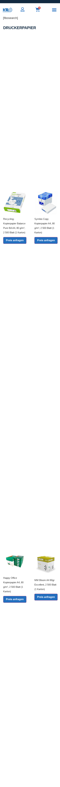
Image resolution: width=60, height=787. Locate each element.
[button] (54, 10)
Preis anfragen (15, 240)
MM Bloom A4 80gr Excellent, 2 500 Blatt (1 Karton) (45, 584)
